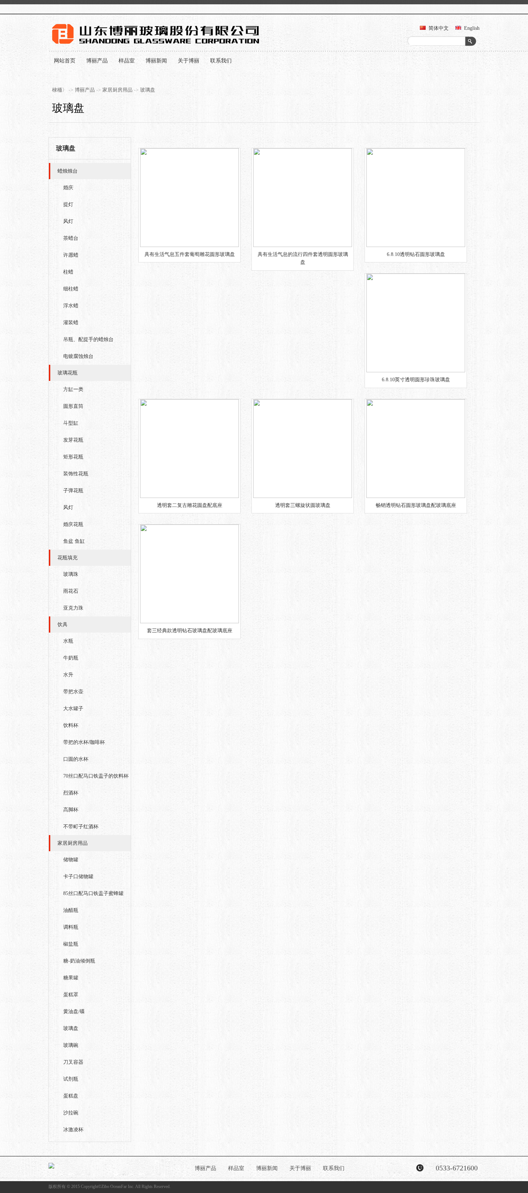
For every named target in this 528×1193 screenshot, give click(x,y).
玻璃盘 (147, 90)
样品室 (127, 61)
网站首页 (64, 61)
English (472, 28)
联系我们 (221, 61)
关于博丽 (188, 61)
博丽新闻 (156, 61)
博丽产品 (97, 61)
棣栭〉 (59, 90)
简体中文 (439, 28)
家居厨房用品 (117, 90)
